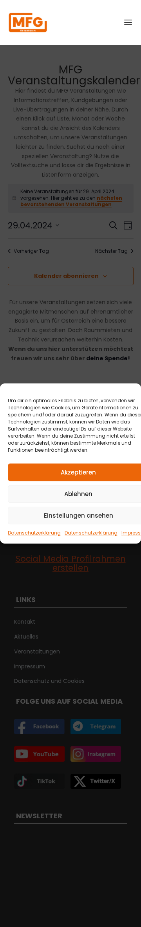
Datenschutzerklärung (34, 532)
